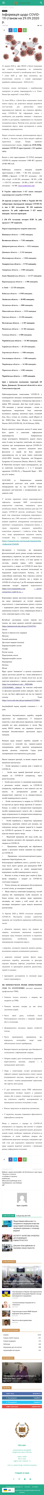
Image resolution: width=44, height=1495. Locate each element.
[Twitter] (15, 30)
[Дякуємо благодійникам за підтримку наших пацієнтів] (7, 1248)
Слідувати (37, 1398)
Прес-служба (22, 1205)
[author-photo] (22, 1203)
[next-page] (6, 1255)
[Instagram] (19, 1479)
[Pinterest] (20, 30)
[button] (3, 3)
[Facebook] (10, 30)
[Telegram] (25, 1479)
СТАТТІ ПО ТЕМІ (8, 1216)
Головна (4, 8)
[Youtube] (30, 1479)
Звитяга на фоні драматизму (22, 1320)
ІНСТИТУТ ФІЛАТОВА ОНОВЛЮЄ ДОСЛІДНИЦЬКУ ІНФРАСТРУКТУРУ (26, 1238)
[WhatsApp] (25, 30)
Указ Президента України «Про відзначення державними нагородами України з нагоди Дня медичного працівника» (27, 1294)
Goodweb (35, 1487)
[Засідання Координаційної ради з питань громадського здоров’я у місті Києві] (22, 1277)
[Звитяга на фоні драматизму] (6, 1322)
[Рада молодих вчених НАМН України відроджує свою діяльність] (6, 1313)
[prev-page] (3, 1255)
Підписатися (36, 1406)
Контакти (27, 1487)
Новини (11, 8)
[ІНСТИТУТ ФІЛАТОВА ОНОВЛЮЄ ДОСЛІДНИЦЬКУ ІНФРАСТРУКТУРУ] (7, 1238)
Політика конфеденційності (14, 1487)
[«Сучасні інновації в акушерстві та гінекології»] (6, 1305)
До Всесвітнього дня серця (32, 1172)
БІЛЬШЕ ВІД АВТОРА (23, 1216)
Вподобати (37, 1393)
